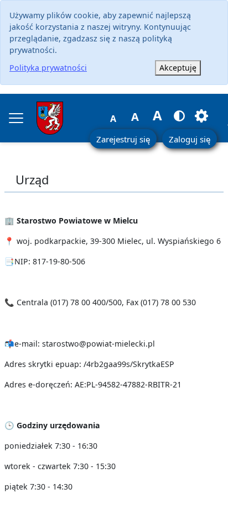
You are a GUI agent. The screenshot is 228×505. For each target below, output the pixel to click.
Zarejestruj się (123, 139)
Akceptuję (177, 67)
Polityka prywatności (48, 67)
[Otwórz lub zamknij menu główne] (16, 118)
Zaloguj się (189, 139)
